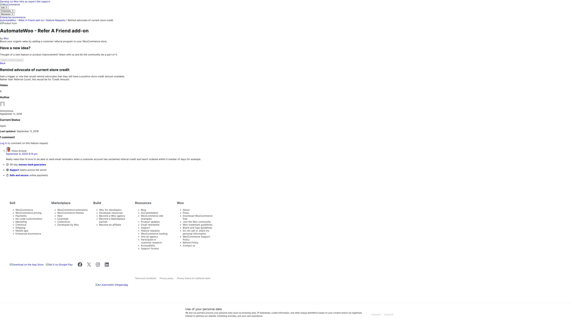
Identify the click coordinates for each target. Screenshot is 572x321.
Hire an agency (149, 236)
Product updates (150, 221)
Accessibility (148, 245)
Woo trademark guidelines (197, 224)
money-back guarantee (32, 164)
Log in (3, 143)
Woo (6, 38)
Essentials (63, 218)
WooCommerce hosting (154, 233)
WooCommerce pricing (28, 212)
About (186, 209)
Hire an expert (28, 1)
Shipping (20, 227)
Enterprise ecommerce (28, 233)
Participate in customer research (151, 241)
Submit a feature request (11, 60)
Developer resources (111, 212)
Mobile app (21, 230)
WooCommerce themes (70, 212)
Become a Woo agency (112, 215)
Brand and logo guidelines (197, 227)
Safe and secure (19, 175)
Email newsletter (150, 224)
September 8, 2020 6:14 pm (22, 153)
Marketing (21, 221)
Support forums (150, 248)
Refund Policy (190, 242)
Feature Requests (55, 20)
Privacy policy (166, 278)
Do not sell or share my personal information (196, 232)
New (59, 215)
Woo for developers (110, 209)
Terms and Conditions (145, 278)
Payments (21, 215)
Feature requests (150, 230)
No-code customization (28, 218)
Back (3, 63)
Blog (143, 209)
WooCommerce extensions (72, 209)
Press (186, 212)
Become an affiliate (110, 224)
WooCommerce (24, 209)
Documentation (149, 212)
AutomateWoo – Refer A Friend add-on (22, 20)
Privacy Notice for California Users (193, 278)
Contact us (189, 245)
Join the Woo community (197, 221)
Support (14, 169)
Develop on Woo (10, 1)
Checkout (20, 224)
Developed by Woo (68, 224)
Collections (63, 221)
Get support (43, 1)
